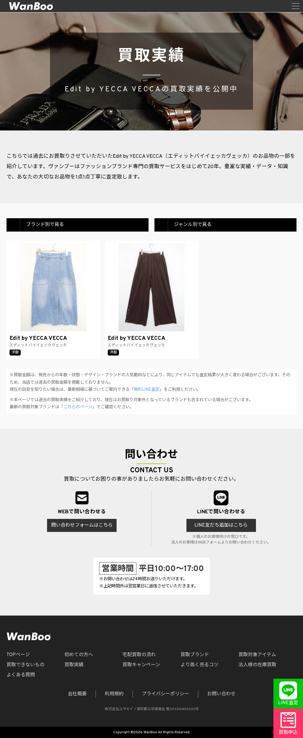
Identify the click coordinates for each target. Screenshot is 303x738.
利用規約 (114, 694)
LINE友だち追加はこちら (221, 525)
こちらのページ (77, 407)
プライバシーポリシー (165, 694)
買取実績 (74, 665)
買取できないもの (25, 665)
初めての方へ (79, 655)
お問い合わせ (221, 694)
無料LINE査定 (146, 390)
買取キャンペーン (141, 665)
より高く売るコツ (199, 665)
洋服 (15, 352)
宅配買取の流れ (139, 655)
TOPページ (18, 655)
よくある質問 (21, 675)
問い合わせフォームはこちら (82, 525)
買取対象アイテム (257, 655)
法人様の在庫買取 (257, 665)
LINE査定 (288, 703)
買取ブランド (194, 655)
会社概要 (77, 694)
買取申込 (288, 733)
